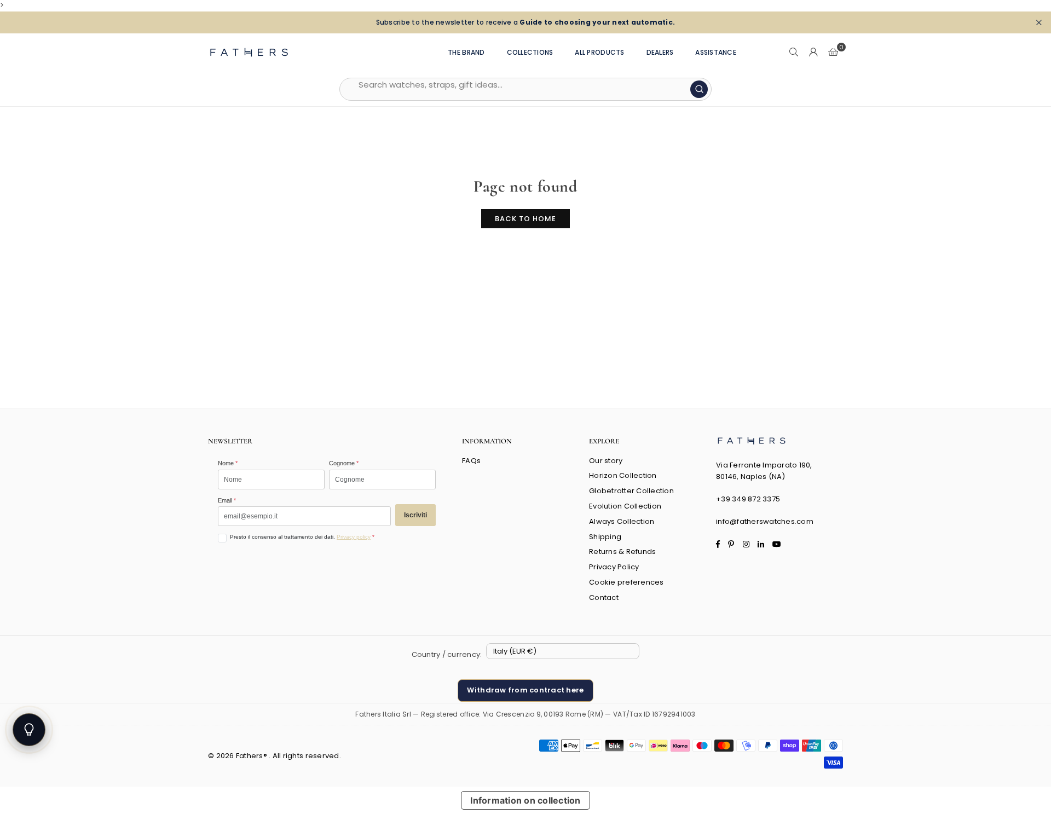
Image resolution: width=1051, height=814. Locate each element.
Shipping (605, 537)
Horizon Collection (623, 475)
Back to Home (525, 218)
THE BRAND (466, 52)
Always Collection (621, 521)
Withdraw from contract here (525, 690)
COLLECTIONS (530, 52)
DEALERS (660, 52)
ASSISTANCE (715, 52)
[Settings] (813, 52)
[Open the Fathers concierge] (29, 729)
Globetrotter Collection (631, 491)
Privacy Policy (614, 567)
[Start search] (699, 89)
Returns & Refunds (622, 551)
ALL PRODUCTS (599, 52)
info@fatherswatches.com (764, 521)
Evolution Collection (625, 506)
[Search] (794, 52)
